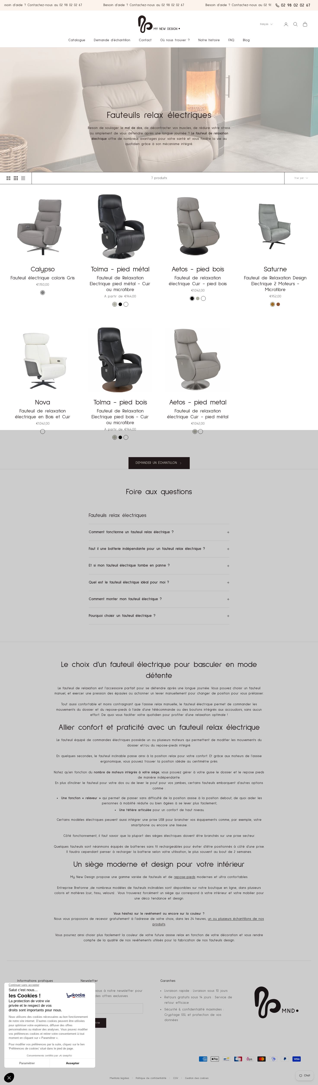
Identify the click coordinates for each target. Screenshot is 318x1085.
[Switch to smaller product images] (16, 178)
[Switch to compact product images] (23, 178)
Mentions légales (119, 1078)
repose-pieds (184, 877)
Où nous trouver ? (175, 40)
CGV (175, 1078)
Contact (145, 40)
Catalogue (76, 40)
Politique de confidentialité (151, 1078)
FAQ (231, 40)
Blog (246, 40)
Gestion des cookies (196, 1078)
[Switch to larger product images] (8, 178)
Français (264, 24)
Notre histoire (209, 40)
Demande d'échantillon (112, 40)
